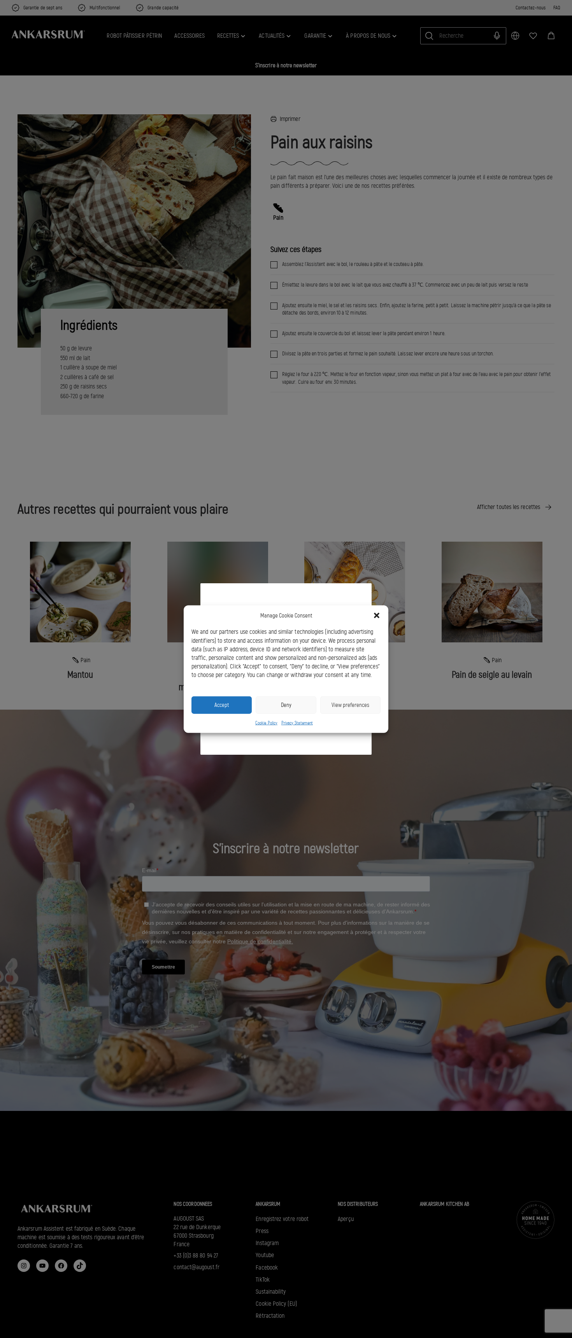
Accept (221, 704)
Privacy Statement (297, 722)
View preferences (350, 704)
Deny (286, 704)
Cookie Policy (266, 722)
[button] (377, 615)
